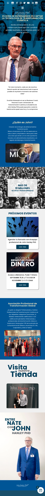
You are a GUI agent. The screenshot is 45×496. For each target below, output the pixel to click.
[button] (22, 8)
